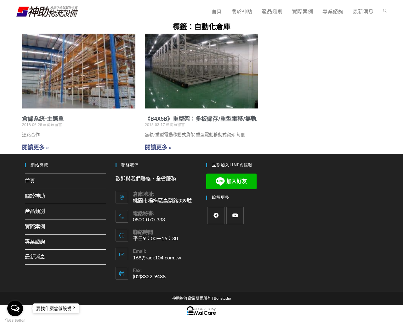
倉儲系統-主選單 (43, 118)
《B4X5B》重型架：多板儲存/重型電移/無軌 (201, 118)
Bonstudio (222, 298)
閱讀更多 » (35, 147)
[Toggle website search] (385, 11)
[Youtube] (235, 215)
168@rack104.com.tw (157, 257)
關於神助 (35, 196)
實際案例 (35, 226)
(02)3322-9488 (149, 276)
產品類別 (35, 211)
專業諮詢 (35, 241)
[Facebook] (215, 215)
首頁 (30, 181)
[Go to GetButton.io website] (15, 321)
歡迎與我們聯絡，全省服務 (146, 178)
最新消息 (35, 256)
